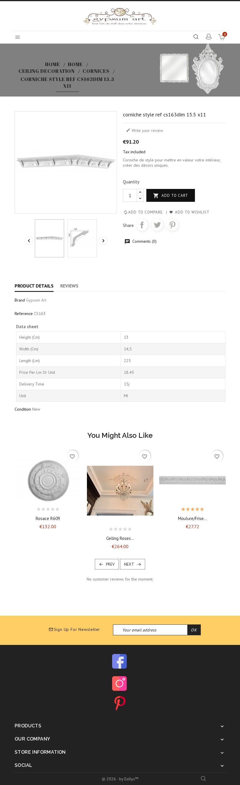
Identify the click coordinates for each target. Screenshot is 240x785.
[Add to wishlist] (42, 507)
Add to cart (170, 196)
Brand (20, 300)
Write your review (144, 130)
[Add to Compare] (53, 507)
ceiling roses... (120, 538)
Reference (24, 313)
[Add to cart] (32, 507)
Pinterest (172, 225)
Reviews (69, 286)
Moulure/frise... (192, 518)
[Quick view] (63, 507)
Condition (23, 409)
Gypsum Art (36, 300)
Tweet (157, 225)
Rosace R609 (48, 518)
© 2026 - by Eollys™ (120, 778)
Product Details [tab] (34, 286)
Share (142, 225)
